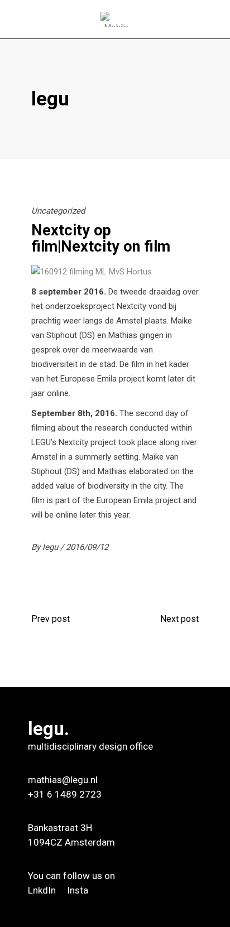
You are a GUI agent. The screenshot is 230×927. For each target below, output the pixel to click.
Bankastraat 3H (60, 827)
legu (51, 547)
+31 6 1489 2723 (65, 794)
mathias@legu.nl (63, 779)
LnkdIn (43, 890)
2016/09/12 (87, 547)
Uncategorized (58, 211)
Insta (77, 890)
